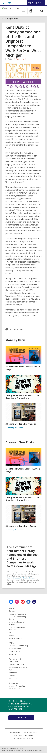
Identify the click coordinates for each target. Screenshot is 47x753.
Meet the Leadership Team (17, 617)
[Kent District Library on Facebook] (11, 602)
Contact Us (21, 717)
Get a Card (13, 661)
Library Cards (14, 651)
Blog (11, 632)
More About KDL (16, 638)
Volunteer (13, 672)
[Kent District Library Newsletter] (34, 602)
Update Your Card (16, 664)
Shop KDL (13, 678)
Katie (16, 18)
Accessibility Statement (23, 735)
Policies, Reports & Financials (17, 628)
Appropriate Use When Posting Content (20, 578)
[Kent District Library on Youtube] (23, 602)
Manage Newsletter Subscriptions (17, 687)
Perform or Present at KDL (18, 668)
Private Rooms (15, 648)
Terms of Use (15, 732)
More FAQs (13, 654)
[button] (3, 2)
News (11, 635)
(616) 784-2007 (15, 709)
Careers (12, 611)
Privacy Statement (29, 732)
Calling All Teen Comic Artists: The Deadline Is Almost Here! (22, 396)
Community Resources (14, 428)
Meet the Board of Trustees (16, 623)
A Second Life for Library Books (21, 424)
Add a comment (17, 329)
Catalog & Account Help (18, 645)
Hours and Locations (17, 614)
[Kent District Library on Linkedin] (28, 602)
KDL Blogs (7, 18)
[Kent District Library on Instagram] (17, 602)
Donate (12, 675)
